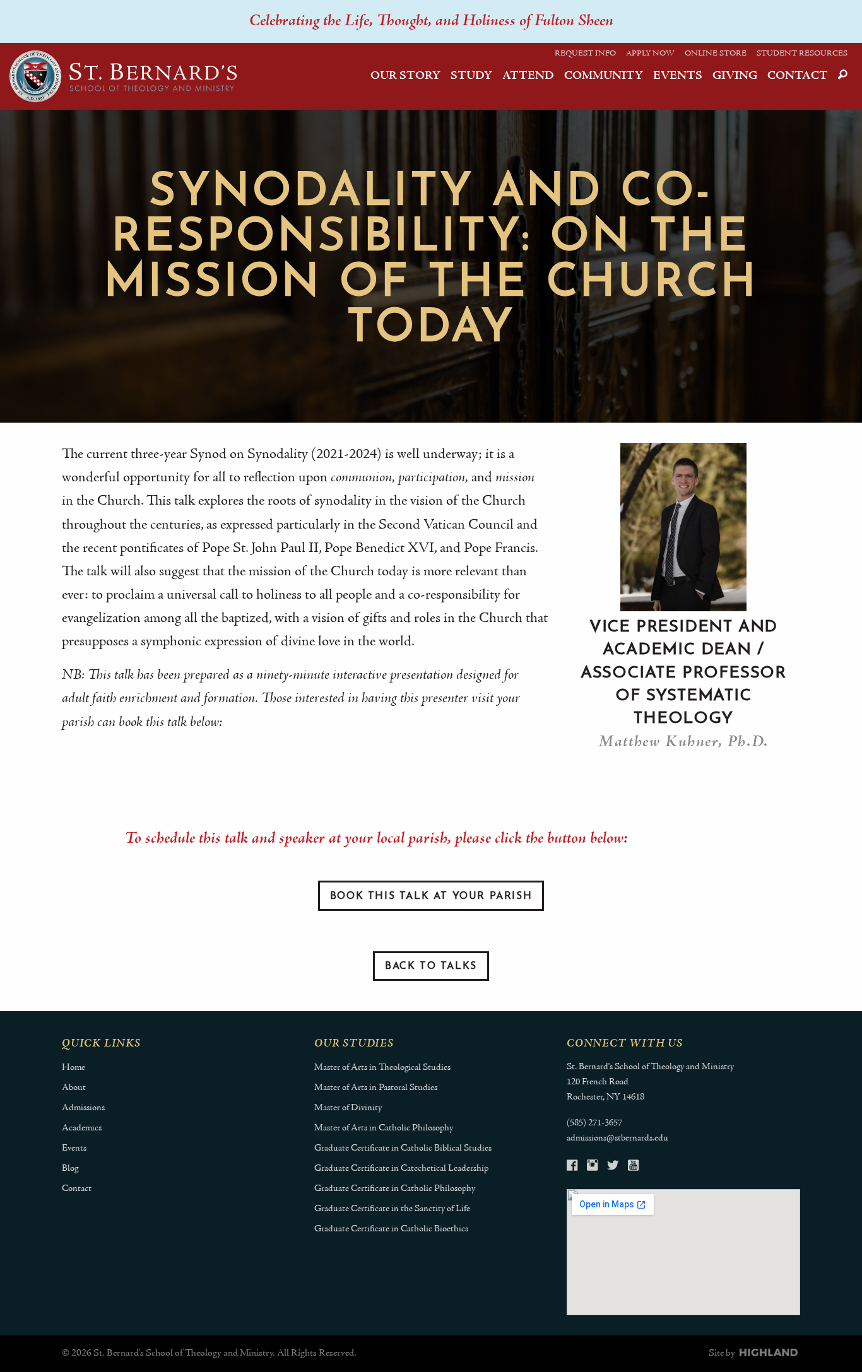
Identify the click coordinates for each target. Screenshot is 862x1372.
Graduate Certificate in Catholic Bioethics (391, 1229)
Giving (734, 76)
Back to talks (431, 966)
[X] (612, 1167)
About (74, 1088)
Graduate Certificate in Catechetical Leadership (401, 1169)
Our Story (405, 76)
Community (603, 76)
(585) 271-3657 (594, 1123)
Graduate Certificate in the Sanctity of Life (392, 1209)
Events (677, 76)
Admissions (83, 1108)
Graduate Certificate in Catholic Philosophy (394, 1189)
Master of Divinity (348, 1108)
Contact (797, 76)
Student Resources (802, 54)
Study (471, 76)
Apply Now (650, 54)
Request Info (585, 54)
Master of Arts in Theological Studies (382, 1068)
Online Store (716, 54)
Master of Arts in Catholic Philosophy (383, 1128)
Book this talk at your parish (431, 896)
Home (73, 1068)
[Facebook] (572, 1167)
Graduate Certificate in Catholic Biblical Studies (403, 1148)
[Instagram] (592, 1167)
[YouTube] (633, 1167)
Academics (82, 1128)
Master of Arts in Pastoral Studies (375, 1088)
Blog (70, 1169)
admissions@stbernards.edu (617, 1138)
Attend (528, 76)
